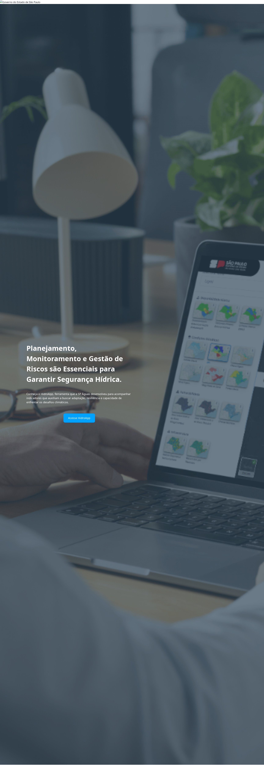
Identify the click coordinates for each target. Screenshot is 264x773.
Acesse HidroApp (79, 418)
